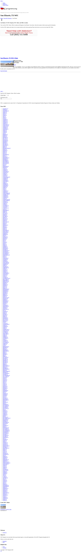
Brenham (5, 158)
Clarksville (5, 185)
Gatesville (5, 261)
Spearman (5, 453)
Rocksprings (6, 422)
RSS (4, 542)
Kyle (4, 322)
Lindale (5, 334)
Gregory (5, 275)
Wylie (4, 495)
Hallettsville (6, 280)
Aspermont (5, 128)
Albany (5, 112)
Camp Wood (6, 171)
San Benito (5, 431)
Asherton (5, 127)
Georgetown (6, 263)
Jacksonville (6, 306)
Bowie (5, 153)
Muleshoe (5, 372)
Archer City (6, 125)
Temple (5, 467)
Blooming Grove (6, 148)
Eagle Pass (5, 232)
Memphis (5, 360)
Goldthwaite (6, 267)
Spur (4, 455)
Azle (4, 133)
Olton (4, 382)
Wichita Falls (6, 492)
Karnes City (6, 309)
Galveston (5, 259)
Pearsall (5, 395)
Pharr (4, 401)
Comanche (5, 196)
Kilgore (5, 315)
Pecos (4, 396)
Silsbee (5, 449)
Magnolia (5, 347)
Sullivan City (6, 461)
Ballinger (5, 134)
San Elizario (6, 433)
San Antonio (6, 429)
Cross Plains (6, 205)
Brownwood (6, 163)
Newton (5, 377)
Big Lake (5, 143)
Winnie (5, 493)
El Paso (5, 236)
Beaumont (5, 140)
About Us (5, 4)
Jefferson (5, 307)
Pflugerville (5, 399)
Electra (5, 238)
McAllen (5, 358)
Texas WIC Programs (7, 18)
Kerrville (5, 314)
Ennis (4, 243)
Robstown (5, 420)
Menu (1, 7)
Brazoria (5, 156)
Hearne (5, 287)
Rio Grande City (6, 418)
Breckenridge (6, 157)
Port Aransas (6, 405)
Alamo (5, 111)
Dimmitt (5, 227)
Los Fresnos (6, 342)
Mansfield (5, 349)
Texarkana (5, 469)
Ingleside (5, 302)
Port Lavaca (6, 408)
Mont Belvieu (6, 369)
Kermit (5, 313)
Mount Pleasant (6, 371)
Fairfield (5, 246)
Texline (5, 471)
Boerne (5, 149)
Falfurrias (5, 247)
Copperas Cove (6, 199)
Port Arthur (5, 406)
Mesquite (5, 362)
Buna (4, 165)
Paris (4, 392)
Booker (5, 151)
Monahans (5, 367)
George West (6, 262)
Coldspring (5, 190)
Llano (4, 339)
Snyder (5, 451)
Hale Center (6, 279)
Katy (4, 310)
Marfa (4, 351)
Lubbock (5, 343)
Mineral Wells (6, 365)
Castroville (5, 180)
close (1, 0)
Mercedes (5, 361)
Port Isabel (5, 407)
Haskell (5, 285)
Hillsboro (5, 295)
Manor (5, 348)
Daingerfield (6, 210)
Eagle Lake (5, 231)
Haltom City (6, 281)
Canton (5, 173)
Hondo (5, 296)
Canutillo (5, 174)
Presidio (5, 410)
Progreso (5, 411)
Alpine (5, 115)
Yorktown (5, 498)
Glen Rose (5, 266)
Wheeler (5, 491)
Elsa (4, 241)
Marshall (5, 354)
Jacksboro (5, 305)
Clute (4, 188)
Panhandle (5, 390)
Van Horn (5, 477)
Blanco (5, 147)
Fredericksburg (6, 254)
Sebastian (5, 439)
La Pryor (5, 323)
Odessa (5, 380)
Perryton (5, 397)
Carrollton (5, 178)
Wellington (5, 488)
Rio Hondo (5, 419)
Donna (5, 228)
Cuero (4, 209)
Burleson (5, 167)
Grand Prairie (6, 273)
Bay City (5, 138)
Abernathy (5, 108)
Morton (5, 370)
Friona (5, 255)
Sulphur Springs (6, 462)
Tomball (5, 472)
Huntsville (5, 301)
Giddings (5, 264)
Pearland (5, 394)
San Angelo (6, 428)
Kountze (5, 321)
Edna (4, 235)
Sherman (5, 446)
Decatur (5, 214)
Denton (5, 220)
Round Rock (6, 427)
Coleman (5, 191)
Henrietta (5, 292)
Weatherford (6, 486)
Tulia (4, 474)
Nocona (5, 379)
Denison (5, 219)
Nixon (5, 378)
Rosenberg (5, 425)
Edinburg (5, 234)
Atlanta (5, 131)
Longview (5, 341)
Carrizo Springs (6, 177)
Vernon (5, 479)
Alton (4, 117)
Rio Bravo (5, 417)
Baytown (5, 139)
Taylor (5, 466)
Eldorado (5, 237)
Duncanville (6, 230)
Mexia (5, 363)
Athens (5, 130)
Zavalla (5, 500)
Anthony (5, 123)
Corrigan (5, 201)
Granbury (5, 271)
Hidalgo (5, 294)
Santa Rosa (5, 437)
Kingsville (5, 317)
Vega (4, 478)
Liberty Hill (6, 333)
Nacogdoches (6, 373)
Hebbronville (6, 289)
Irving (4, 303)
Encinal (5, 242)
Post (4, 409)
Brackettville (6, 154)
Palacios (5, 387)
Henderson (5, 291)
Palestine (5, 388)
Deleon (5, 217)
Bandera (5, 135)
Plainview (5, 402)
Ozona (5, 385)
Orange (5, 383)
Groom (5, 276)
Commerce (5, 197)
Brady (4, 155)
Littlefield (5, 337)
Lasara (5, 328)
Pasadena (5, 393)
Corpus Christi (6, 200)
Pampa (5, 389)
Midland (5, 364)
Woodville (5, 494)
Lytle (4, 345)
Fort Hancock (6, 250)
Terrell (5, 468)
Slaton (5, 450)
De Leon (5, 213)
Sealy (4, 438)
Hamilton (5, 282)
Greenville (5, 274)
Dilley (4, 226)
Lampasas (5, 326)
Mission (5, 366)
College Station (6, 193)
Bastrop (5, 136)
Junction (5, 308)
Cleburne (5, 186)
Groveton (5, 277)
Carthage (5, 179)
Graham (5, 270)
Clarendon (5, 184)
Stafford (5, 456)
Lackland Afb (6, 324)
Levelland (5, 331)
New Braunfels (6, 375)
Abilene (5, 109)
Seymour (5, 443)
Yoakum (5, 497)
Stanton (5, 458)
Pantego (5, 391)
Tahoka (5, 465)
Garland (5, 260)
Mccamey (5, 359)
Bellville (5, 142)
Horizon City (6, 297)
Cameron (5, 170)
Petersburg (5, 398)
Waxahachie (6, 485)
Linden (5, 335)
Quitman (5, 414)
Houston (5, 298)
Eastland (5, 233)
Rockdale (5, 421)
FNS (4, 546)
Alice (4, 114)
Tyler (4, 475)
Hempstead (5, 290)
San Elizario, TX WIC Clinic (9, 58)
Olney (4, 381)
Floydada (5, 249)
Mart (4, 355)
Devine (5, 222)
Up (1, 550)
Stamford (5, 457)
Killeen (5, 316)
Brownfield (5, 160)
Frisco (4, 257)
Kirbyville (5, 318)
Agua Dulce (6, 110)
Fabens (5, 245)
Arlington (5, 126)
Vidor (4, 482)
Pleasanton (5, 404)
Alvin (4, 118)
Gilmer (5, 265)
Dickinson (5, 225)
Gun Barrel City (6, 278)
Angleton (5, 122)
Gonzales (5, 269)
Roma (4, 424)
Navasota (5, 374)
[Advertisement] (10, 46)
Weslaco (5, 489)
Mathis (5, 356)
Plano (4, 403)
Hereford (5, 293)
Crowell (5, 206)
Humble (5, 299)
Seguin (5, 440)
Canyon (5, 175)
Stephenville (6, 459)
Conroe (5, 198)
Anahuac (5, 120)
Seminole (5, 442)
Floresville (5, 248)
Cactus (5, 168)
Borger (5, 152)
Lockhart (5, 340)
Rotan (4, 426)
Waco (4, 483)
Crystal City (6, 207)
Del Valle (5, 216)
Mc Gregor (5, 357)
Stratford (5, 460)
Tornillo (5, 473)
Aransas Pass (6, 124)
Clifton (5, 187)
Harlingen (5, 284)
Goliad (5, 268)
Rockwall (5, 423)
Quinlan (5, 413)
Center (5, 182)
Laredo (5, 327)
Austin (5, 132)
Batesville (5, 137)
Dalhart (5, 211)
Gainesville (5, 258)
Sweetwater (6, 463)
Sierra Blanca (6, 447)
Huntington (5, 300)
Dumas (5, 229)
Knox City (5, 319)
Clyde (4, 189)
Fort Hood (5, 251)
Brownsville (6, 162)
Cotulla (5, 203)
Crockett (5, 204)
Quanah (5, 412)
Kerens (5, 312)
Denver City (6, 221)
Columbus (5, 195)
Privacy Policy (5, 5)
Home (4, 2)
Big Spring (5, 144)
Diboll (5, 223)
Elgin (4, 239)
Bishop (5, 146)
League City (6, 330)
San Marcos (6, 435)
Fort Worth (5, 253)
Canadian (5, 172)
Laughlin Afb (6, 329)
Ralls (4, 415)
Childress (5, 183)
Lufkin (5, 344)
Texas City (5, 470)
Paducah (5, 386)
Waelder (5, 484)
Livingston (5, 338)
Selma (4, 441)
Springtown (6, 454)
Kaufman (5, 311)
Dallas (5, 212)
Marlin (5, 353)
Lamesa (5, 325)
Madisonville (6, 346)
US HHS (4, 547)
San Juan (5, 434)
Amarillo (5, 119)
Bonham (5, 150)
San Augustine (6, 430)
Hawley (5, 286)
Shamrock (5, 444)
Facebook (5, 541)
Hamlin (5, 283)
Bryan (4, 164)
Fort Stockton (6, 252)
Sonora (5, 452)
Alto (4, 116)
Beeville (5, 141)
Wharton (5, 490)
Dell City (5, 218)
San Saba (5, 436)
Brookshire (5, 159)
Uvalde (5, 476)
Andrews (5, 121)
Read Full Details (3, 70)
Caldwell (5, 169)
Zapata (5, 499)
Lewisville (5, 332)
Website (14, 64)
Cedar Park (5, 181)
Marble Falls (6, 350)
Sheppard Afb (6, 445)
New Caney (6, 376)
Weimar (5, 487)
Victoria (5, 481)
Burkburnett (6, 166)
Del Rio (5, 215)
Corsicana (5, 202)
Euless (5, 244)
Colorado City (6, 194)
